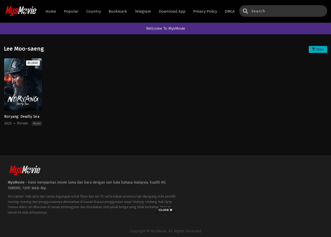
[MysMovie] (21, 11)
